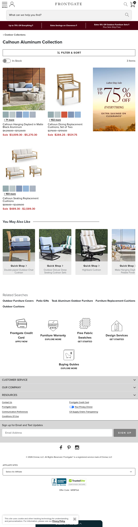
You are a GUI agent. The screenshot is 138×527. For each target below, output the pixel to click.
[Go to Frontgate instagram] (77, 447)
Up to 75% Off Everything (20, 25)
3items (131, 61)
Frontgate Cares (9, 406)
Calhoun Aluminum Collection (32, 42)
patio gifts (42, 301)
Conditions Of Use (10, 416)
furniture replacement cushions (115, 301)
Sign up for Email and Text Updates (22, 425)
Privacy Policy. (58, 521)
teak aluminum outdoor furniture (72, 301)
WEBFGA (75, 490)
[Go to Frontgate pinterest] (69, 447)
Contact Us (7, 402)
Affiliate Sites (10, 465)
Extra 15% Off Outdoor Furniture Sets (111, 24)
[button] (4, 5)
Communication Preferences (15, 411)
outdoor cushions (14, 306)
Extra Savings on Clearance (63, 25)
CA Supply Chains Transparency (83, 411)
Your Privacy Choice (84, 406)
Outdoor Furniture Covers (18, 301)
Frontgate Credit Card (79, 402)
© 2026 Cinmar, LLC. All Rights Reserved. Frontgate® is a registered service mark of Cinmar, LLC (69, 457)
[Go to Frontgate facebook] (61, 447)
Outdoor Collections (15, 35)
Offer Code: (64, 490)
